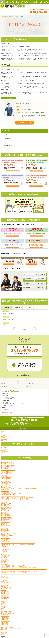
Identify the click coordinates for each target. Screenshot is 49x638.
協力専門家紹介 (4, 632)
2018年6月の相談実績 (5, 623)
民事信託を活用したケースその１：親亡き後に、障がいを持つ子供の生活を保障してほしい (20, 567)
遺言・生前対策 (4, 451)
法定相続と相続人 (5, 471)
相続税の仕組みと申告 (6, 508)
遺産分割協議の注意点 (6, 481)
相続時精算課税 (4, 578)
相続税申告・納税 (5, 504)
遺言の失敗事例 (4, 551)
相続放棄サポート (5, 531)
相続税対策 (6, 142)
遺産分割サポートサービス (7, 477)
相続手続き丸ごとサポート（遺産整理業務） (10, 533)
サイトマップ (4, 635)
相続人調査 (3, 447)
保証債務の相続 (4, 528)
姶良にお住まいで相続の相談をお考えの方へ (10, 627)
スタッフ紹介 (17, 383)
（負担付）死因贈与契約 (6, 582)
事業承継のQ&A (4, 598)
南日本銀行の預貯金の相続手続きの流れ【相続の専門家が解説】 (15, 498)
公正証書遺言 (4, 548)
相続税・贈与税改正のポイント (8, 507)
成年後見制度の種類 (5, 555)
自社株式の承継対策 (5, 595)
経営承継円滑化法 (5, 597)
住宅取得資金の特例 (5, 580)
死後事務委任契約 (5, 561)
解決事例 (3, 437)
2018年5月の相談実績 (5, 622)
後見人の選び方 (4, 559)
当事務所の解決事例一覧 (6, 462)
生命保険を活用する (9, 145)
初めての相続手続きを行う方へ (8, 470)
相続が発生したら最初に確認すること (9, 463)
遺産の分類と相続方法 (6, 472)
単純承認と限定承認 (5, 525)
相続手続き (3, 449)
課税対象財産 (4, 509)
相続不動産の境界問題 (6, 519)
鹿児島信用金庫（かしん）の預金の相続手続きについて (13, 496)
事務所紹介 (17, 381)
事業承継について (5, 592)
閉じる (3, 637)
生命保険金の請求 (5, 491)
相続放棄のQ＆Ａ (5, 529)
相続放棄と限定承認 (5, 522)
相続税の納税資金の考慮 (10, 138)
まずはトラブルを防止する (10, 134)
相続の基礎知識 (4, 467)
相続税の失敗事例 (5, 513)
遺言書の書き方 (4, 546)
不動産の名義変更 (5, 489)
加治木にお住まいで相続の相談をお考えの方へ (11, 626)
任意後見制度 (4, 557)
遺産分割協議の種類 (5, 478)
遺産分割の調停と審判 (6, 482)
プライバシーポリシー (31, 383)
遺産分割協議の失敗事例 (6, 484)
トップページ (4, 381)
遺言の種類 (3, 545)
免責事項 (3, 634)
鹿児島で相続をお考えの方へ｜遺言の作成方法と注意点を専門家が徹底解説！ (18, 543)
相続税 (2, 453)
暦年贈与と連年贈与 (5, 577)
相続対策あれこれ (5, 585)
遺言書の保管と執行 (5, 549)
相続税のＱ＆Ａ (4, 512)
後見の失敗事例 (4, 564)
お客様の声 (3, 436)
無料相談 (3, 383)
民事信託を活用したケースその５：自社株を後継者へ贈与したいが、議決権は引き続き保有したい (22, 574)
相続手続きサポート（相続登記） (8, 503)
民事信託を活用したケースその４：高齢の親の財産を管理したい (15, 572)
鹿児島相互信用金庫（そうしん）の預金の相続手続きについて (14, 499)
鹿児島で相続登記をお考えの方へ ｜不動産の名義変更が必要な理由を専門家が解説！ (19, 488)
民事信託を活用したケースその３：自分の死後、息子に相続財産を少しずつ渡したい (19, 571)
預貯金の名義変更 (5, 492)
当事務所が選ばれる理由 (6, 611)
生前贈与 (3, 575)
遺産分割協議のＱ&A (5, 483)
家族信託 (3, 452)
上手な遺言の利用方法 (6, 540)
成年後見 (3, 552)
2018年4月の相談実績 (5, 621)
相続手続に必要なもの (6, 473)
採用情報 (29, 386)
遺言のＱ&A (3, 550)
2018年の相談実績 (5, 616)
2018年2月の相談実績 (5, 618)
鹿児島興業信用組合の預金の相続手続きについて (11, 493)
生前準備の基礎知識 (5, 536)
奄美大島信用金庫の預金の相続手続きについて (11, 494)
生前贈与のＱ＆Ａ (5, 583)
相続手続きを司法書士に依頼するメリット (10, 613)
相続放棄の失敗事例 (5, 530)
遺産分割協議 (4, 475)
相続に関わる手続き (5, 486)
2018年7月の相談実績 (5, 624)
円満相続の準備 (4, 539)
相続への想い (4, 604)
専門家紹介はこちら (23, 122)
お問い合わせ (4, 386)
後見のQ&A (3, 562)
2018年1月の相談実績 (5, 617)
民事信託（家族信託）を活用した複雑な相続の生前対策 (13, 565)
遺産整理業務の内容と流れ (7, 535)
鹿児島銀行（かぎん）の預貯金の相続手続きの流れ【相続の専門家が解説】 (17, 497)
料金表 (28, 381)
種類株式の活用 (4, 596)
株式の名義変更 (4, 501)
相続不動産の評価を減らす (7, 518)
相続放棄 (3, 450)
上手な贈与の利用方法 (6, 541)
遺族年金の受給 (4, 502)
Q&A (2, 609)
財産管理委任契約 (5, 560)
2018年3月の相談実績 (5, 619)
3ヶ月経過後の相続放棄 (6, 527)
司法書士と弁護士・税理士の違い (8, 614)
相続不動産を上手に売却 (6, 520)
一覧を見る (24, 329)
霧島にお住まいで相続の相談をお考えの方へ (10, 628)
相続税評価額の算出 (5, 510)
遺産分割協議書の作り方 (6, 479)
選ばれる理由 (4, 439)
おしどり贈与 (4, 581)
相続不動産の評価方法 (6, 517)
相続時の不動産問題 (5, 514)
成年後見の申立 (4, 556)
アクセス (16, 386)
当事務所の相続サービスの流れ (8, 466)
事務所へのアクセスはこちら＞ (9, 412)
